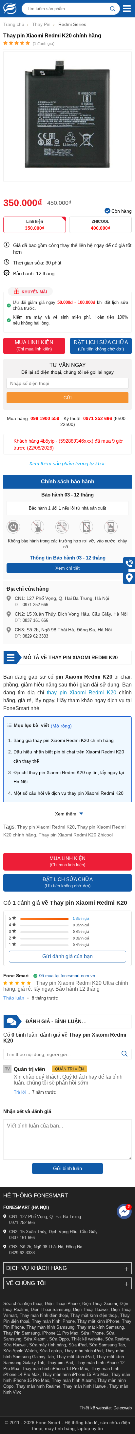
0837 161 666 (35, 620)
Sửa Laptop (50, 1350)
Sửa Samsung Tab (107, 1344)
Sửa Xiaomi (35, 1339)
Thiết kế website (87, 1339)
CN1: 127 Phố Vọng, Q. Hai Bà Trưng (45, 1216)
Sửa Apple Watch (20, 1350)
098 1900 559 (44, 418)
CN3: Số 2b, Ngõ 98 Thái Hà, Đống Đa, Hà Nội (63, 629)
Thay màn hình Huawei (84, 1386)
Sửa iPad (77, 1344)
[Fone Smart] (8, 8)
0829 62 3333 (35, 636)
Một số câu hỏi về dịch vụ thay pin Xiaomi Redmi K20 (68, 793)
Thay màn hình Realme (38, 1386)
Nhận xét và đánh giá (27, 1111)
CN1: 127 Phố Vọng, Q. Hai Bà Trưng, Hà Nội (62, 598)
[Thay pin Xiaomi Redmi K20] (67, 178)
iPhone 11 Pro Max (60, 1333)
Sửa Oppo (59, 1339)
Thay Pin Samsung (21, 1333)
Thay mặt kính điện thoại (94, 1315)
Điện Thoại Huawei (90, 1309)
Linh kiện (34, 225)
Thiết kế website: (96, 1407)
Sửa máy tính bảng (47, 1344)
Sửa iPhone (92, 1333)
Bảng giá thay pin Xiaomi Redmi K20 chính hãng (63, 740)
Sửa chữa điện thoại (22, 1303)
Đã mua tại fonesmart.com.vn (67, 975)
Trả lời (20, 1092)
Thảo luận (13, 998)
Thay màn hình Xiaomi (73, 1380)
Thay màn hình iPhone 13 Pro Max (55, 1368)
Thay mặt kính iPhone (98, 1321)
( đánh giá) (43, 43)
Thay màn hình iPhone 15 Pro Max (75, 1374)
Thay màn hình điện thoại (44, 1315)
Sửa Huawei (15, 1344)
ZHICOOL (100, 225)
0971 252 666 (35, 604)
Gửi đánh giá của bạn (67, 956)
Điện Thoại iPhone (62, 1303)
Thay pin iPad (60, 1362)
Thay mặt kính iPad (75, 1356)
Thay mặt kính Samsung (100, 1327)
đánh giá (81, 918)
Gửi (68, 397)
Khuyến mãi (34, 292)
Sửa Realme (117, 1339)
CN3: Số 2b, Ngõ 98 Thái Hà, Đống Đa (45, 1246)
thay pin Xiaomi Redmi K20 (81, 692)
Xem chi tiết (67, 568)
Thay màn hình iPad (83, 1350)
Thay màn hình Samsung (50, 1327)
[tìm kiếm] (113, 8)
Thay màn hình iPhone (53, 1321)
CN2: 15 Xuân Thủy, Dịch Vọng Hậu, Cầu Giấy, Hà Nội (71, 614)
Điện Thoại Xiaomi (99, 1303)
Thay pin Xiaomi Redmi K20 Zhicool (76, 834)
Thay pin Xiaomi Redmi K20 (46, 827)
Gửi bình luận (67, 1168)
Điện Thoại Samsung (50, 1309)
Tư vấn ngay (67, 365)
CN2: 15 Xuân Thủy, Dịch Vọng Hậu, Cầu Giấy (53, 1231)
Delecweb (122, 1407)
